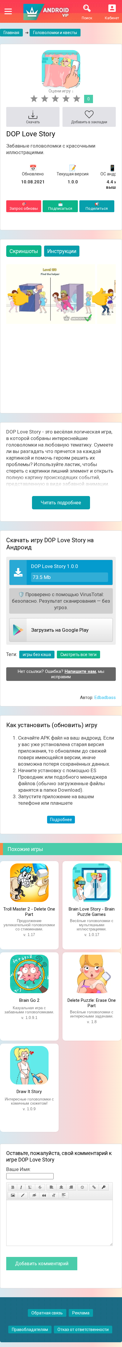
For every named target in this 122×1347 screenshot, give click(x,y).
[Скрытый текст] (34, 1195)
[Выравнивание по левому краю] (51, 1187)
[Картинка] (13, 1195)
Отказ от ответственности (83, 1329)
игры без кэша (37, 654)
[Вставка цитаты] (44, 1195)
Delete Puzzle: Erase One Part (92, 1002)
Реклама (80, 1313)
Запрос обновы (23, 206)
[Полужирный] (12, 1187)
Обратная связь (47, 1313)
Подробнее (61, 819)
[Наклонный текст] (21, 1187)
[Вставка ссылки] (94, 1187)
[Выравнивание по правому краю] (71, 1187)
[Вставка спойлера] (64, 1195)
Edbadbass (105, 697)
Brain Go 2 (29, 1000)
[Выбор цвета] (23, 1195)
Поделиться (97, 206)
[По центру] (61, 1187)
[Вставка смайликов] (83, 1187)
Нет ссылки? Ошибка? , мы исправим (61, 674)
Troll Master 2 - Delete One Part (29, 911)
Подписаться (60, 206)
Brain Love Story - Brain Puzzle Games (92, 911)
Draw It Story (29, 1091)
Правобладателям (30, 1329)
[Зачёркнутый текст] (40, 1187)
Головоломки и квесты (55, 32)
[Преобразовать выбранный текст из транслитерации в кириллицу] (54, 1195)
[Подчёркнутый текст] (30, 1187)
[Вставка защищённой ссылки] (104, 1187)
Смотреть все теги (78, 654)
